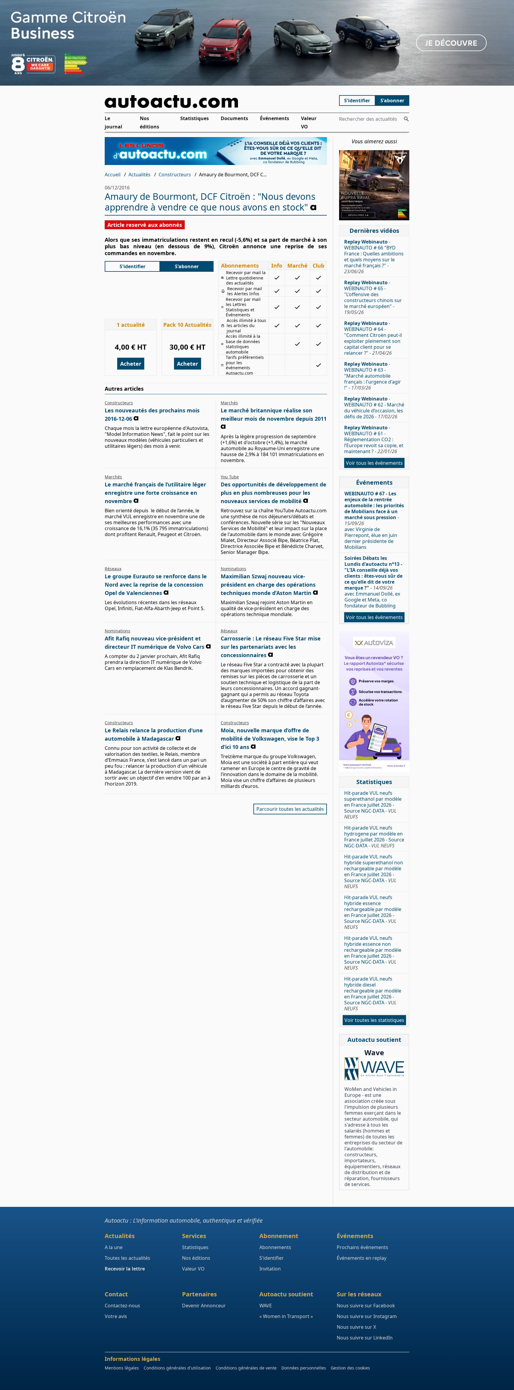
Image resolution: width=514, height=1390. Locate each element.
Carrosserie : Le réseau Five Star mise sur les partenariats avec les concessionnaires (271, 647)
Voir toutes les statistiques (374, 1020)
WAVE (265, 1305)
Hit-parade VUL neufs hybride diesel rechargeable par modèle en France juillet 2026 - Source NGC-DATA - (372, 994)
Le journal (113, 122)
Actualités (139, 174)
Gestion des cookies (350, 1368)
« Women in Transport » (286, 1316)
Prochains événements (362, 1247)
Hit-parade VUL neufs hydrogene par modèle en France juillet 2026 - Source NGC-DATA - (374, 836)
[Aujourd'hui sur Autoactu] (216, 101)
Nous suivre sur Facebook (366, 1305)
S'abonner (392, 100)
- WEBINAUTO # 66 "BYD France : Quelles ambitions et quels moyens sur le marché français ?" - (374, 256)
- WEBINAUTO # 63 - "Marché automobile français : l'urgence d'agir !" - (372, 376)
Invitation (270, 1268)
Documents (234, 118)
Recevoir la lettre (125, 1268)
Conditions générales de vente (246, 1368)
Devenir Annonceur (204, 1305)
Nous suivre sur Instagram (367, 1316)
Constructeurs (175, 174)
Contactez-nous (122, 1305)
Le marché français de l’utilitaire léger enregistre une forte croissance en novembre (155, 493)
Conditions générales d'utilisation (177, 1368)
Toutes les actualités (127, 1258)
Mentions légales (122, 1368)
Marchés (229, 403)
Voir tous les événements (374, 463)
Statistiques (194, 118)
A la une (114, 1247)
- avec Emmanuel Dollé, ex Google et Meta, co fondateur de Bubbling (373, 582)
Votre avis (116, 1316)
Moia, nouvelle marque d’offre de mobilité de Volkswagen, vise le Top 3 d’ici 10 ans (270, 738)
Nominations (233, 568)
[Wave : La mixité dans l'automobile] (374, 1068)
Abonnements (275, 1247)
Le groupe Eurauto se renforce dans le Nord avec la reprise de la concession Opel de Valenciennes (156, 584)
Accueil (112, 174)
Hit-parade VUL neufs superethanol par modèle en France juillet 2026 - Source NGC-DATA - (373, 805)
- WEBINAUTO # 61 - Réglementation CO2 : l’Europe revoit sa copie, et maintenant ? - (373, 439)
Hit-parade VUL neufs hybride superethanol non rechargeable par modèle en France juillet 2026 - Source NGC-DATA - (373, 871)
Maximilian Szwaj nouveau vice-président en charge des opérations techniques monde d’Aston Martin (268, 584)
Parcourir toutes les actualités (290, 809)
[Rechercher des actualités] (406, 119)
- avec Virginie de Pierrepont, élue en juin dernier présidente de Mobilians (374, 520)
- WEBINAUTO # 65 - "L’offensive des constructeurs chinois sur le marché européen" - (373, 297)
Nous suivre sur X (356, 1327)
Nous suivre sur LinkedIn (365, 1337)
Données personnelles (303, 1368)
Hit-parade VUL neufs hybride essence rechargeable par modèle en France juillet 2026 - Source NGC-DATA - (372, 912)
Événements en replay (361, 1258)
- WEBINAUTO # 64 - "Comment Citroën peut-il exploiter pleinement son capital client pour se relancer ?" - (373, 338)
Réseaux (113, 568)
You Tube (230, 477)
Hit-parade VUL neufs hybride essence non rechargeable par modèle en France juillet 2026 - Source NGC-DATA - (372, 953)
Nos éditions (149, 122)
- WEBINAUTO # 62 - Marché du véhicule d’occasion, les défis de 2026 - (374, 407)
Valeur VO (308, 122)
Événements (274, 118)
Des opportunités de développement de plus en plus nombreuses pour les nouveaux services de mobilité (273, 493)
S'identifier (357, 100)
